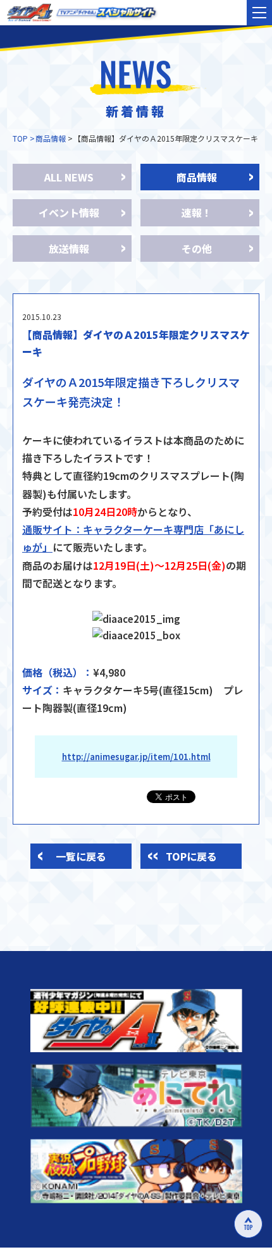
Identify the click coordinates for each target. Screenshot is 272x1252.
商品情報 (50, 138)
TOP (20, 138)
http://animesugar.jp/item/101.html (136, 757)
